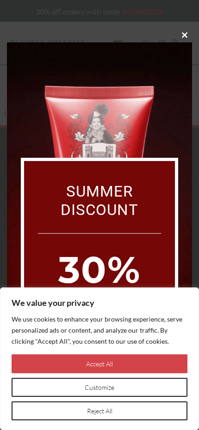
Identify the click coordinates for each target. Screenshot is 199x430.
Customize (99, 387)
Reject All (99, 411)
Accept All (99, 364)
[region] (99, 358)
